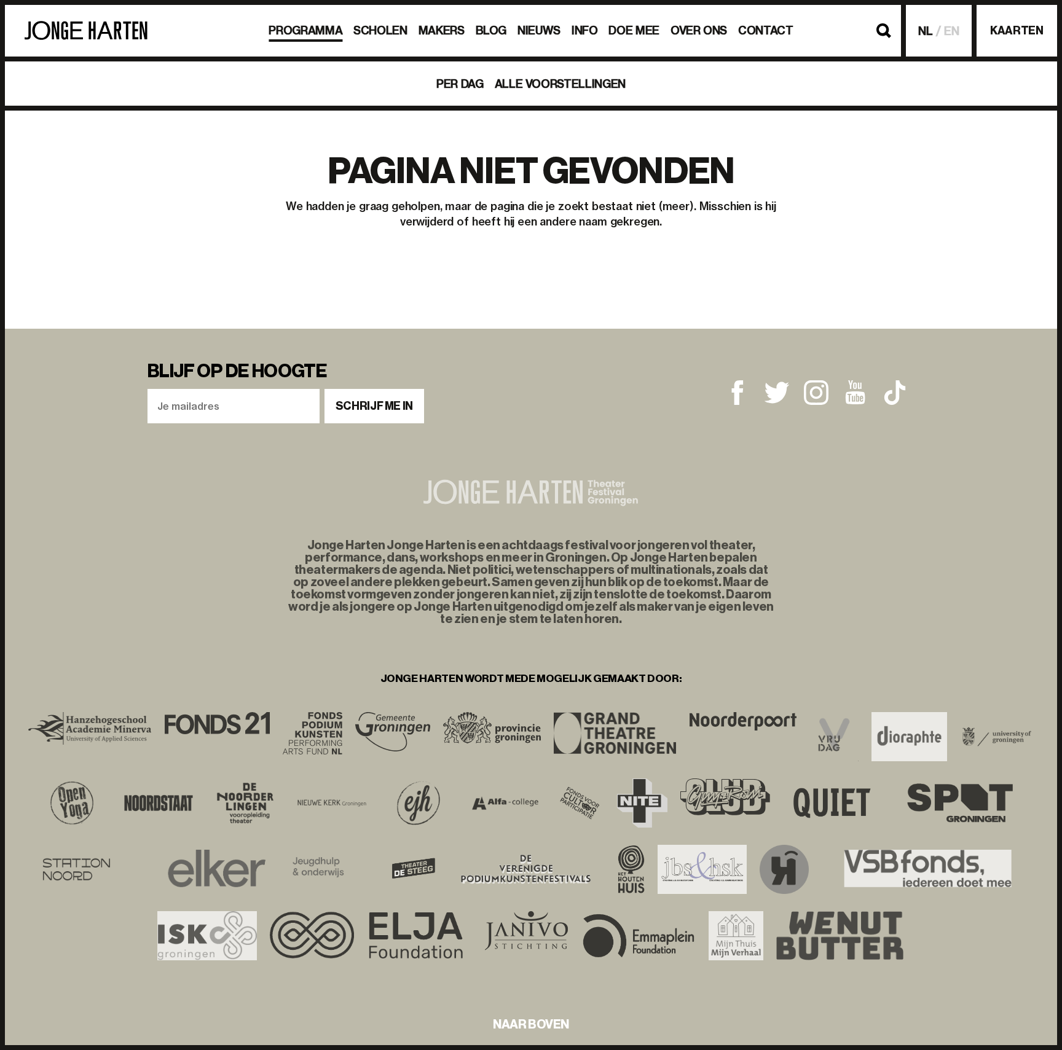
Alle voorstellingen (560, 84)
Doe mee (633, 30)
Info (585, 30)
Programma (305, 30)
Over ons (699, 30)
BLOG (491, 30)
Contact (765, 30)
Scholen (380, 30)
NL (925, 31)
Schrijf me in (374, 406)
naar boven (531, 1024)
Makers (442, 30)
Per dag (459, 84)
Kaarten (1016, 30)
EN (951, 31)
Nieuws (538, 30)
